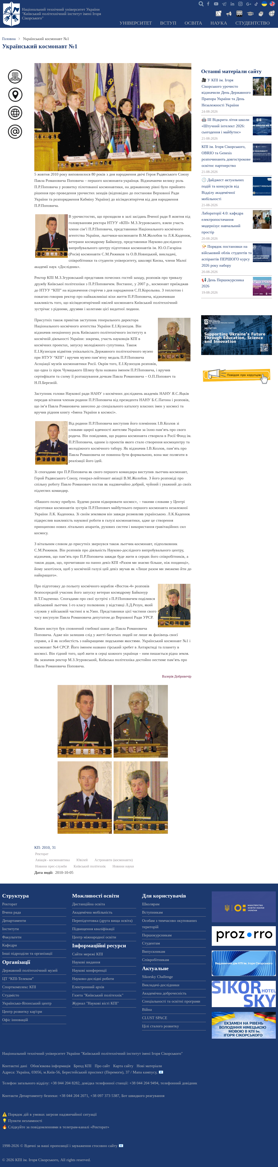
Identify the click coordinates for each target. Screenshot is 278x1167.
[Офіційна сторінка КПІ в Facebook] (208, 3)
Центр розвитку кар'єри (22, 1011)
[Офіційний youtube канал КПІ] (216, 3)
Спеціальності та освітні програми (171, 1001)
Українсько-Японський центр (26, 1003)
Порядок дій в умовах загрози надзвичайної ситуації (52, 1114)
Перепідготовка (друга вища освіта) (102, 920)
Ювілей (82, 860)
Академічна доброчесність (164, 993)
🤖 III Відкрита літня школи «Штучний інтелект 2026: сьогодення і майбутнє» (225, 125)
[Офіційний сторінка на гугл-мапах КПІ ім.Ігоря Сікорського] (248, 3)
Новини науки (123, 866)
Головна (9, 39)
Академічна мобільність (92, 912)
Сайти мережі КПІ (87, 954)
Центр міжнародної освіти (94, 937)
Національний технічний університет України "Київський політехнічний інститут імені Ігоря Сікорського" (61, 13)
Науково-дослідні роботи (93, 978)
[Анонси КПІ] (228, 13)
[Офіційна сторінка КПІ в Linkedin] (232, 3)
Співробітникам (155, 960)
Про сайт (102, 1066)
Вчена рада (11, 912)
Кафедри (9, 945)
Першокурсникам (157, 935)
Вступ (168, 23)
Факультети (12, 937)
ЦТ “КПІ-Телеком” (18, 978)
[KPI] (272, 3)
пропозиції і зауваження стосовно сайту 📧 (86, 1146)
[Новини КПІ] (218, 13)
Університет (135, 23)
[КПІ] (264, 3)
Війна (147, 1009)
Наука (218, 23)
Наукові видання (86, 962)
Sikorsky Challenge (157, 976)
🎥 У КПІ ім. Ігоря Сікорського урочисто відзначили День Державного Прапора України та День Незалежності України (226, 92)
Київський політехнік (90, 866)
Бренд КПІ (82, 1066)
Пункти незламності (25, 1120)
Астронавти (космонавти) (113, 860)
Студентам (151, 943)
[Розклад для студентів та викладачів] (239, 13)
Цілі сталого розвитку (160, 1026)
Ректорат (41, 854)
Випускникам (153, 951)
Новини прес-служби (51, 866)
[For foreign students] (271, 13)
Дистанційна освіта (88, 904)
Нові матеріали (149, 1066)
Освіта (193, 23)
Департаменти (14, 920)
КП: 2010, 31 (45, 847)
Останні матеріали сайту (231, 71)
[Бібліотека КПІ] (260, 13)
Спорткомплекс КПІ (19, 987)
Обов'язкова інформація (50, 1066)
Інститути (10, 929)
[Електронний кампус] (250, 13)
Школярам (150, 904)
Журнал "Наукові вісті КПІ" (95, 1003)
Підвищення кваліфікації (93, 929)
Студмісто (10, 995)
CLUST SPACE (154, 1018)
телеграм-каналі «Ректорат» (86, 1127)
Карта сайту (123, 1066)
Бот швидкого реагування (142, 1095)
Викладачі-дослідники (160, 985)
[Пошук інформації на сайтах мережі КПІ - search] (200, 3)
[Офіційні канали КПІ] (224, 3)
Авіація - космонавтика (52, 860)
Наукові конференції (89, 970)
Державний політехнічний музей (30, 970)
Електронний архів (88, 987)
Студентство (252, 23)
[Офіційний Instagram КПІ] (240, 3)
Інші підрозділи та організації (27, 953)
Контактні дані (14, 1066)
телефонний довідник (179, 1083)
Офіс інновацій (15, 1020)
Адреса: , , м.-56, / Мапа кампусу (79, 1072)
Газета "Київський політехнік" (97, 995)
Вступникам (152, 912)
